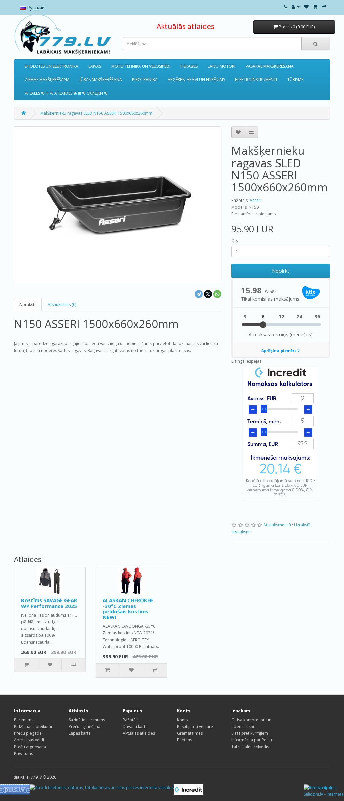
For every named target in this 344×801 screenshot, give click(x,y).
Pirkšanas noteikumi (33, 726)
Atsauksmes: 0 (277, 525)
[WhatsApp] (217, 294)
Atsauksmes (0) (62, 304)
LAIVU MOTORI (221, 66)
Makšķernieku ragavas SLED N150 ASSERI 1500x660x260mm (96, 113)
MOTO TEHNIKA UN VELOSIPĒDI (140, 66)
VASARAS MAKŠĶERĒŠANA (270, 66)
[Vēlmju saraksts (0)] (306, 6)
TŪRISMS (295, 79)
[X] (208, 294)
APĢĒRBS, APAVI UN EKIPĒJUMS (196, 79)
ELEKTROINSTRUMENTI (256, 79)
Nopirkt (280, 270)
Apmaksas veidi (29, 740)
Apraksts (27, 304)
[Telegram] (199, 294)
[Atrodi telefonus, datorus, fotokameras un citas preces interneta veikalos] (102, 787)
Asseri (255, 200)
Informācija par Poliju (251, 740)
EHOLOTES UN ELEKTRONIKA (51, 66)
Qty (234, 240)
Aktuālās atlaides (185, 26)
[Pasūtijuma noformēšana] (324, 6)
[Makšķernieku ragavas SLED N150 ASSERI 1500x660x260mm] (117, 204)
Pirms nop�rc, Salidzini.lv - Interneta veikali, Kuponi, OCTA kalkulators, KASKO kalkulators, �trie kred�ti (324, 791)
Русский (35, 7)
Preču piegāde (28, 733)
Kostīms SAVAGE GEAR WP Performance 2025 (49, 603)
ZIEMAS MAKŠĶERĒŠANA (47, 79)
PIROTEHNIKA (145, 79)
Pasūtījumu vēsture (195, 726)
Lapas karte (80, 733)
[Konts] (296, 6)
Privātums (23, 753)
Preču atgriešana (30, 747)
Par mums (23, 720)
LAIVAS (94, 66)
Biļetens (184, 740)
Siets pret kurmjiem (249, 733)
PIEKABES (189, 66)
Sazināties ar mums (87, 720)
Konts (182, 720)
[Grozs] (315, 6)
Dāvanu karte (135, 726)
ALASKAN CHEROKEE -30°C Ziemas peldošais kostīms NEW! (128, 608)
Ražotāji (130, 720)
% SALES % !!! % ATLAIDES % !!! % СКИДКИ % (66, 93)
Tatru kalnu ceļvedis (250, 747)
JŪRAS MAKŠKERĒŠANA (101, 79)
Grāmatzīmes (190, 733)
